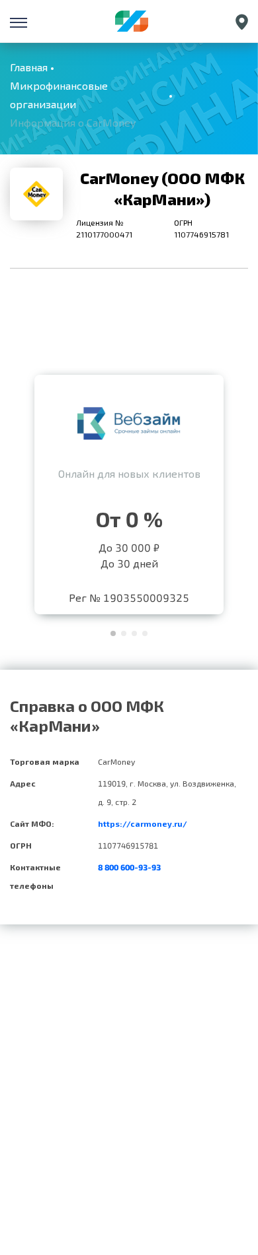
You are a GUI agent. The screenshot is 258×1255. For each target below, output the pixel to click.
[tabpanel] (129, 491)
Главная (29, 67)
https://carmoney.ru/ (142, 823)
